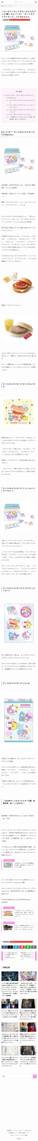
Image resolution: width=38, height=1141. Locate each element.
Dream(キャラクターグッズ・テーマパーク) (20, 19)
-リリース (6, 19)
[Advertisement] (19, 1100)
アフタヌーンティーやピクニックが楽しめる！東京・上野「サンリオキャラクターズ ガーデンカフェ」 (24, 913)
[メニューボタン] (2, 2)
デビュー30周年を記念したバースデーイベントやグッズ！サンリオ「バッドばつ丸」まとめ (24, 927)
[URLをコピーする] (34, 947)
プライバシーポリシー (17, 1130)
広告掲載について (12, 1133)
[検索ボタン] (36, 2)
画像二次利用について (24, 1133)
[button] (4, 947)
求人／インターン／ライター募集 (19, 1135)
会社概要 (9, 1130)
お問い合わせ (28, 1130)
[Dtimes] (19, 2)
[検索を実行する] (35, 1076)
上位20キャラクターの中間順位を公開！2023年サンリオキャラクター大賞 (24, 865)
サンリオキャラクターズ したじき (20, 114)
